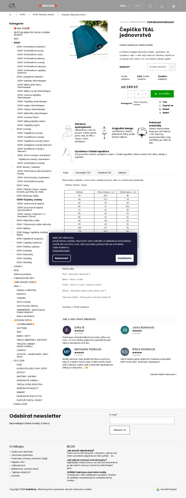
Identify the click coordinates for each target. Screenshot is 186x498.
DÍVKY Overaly (24, 129)
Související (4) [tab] (83, 172)
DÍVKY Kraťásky (24, 250)
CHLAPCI (18, 266)
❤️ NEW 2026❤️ (21, 28)
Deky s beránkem (26, 316)
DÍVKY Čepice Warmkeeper (31, 109)
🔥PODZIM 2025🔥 (23, 320)
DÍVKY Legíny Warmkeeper (31, 105)
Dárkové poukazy (22, 274)
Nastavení (61, 258)
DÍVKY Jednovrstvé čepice (30, 203)
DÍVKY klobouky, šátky (28, 195)
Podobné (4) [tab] (104, 172)
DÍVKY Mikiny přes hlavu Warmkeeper (29, 86)
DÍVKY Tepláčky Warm (28, 125)
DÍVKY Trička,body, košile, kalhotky (34, 224)
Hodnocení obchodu (22, 451)
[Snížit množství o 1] (131, 93)
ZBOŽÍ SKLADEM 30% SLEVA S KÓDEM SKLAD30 (32, 33)
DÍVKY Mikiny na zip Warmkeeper (34, 91)
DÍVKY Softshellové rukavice (31, 66)
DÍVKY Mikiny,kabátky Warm (31, 121)
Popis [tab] (65, 172)
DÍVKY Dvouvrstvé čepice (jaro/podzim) (30, 209)
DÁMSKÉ (21, 392)
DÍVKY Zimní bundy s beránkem (33, 177)
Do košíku (164, 93)
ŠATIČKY (21, 372)
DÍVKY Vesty (23, 185)
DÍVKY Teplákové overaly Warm (33, 141)
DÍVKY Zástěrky (24, 258)
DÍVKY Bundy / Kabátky (28, 167)
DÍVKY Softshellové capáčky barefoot (31, 71)
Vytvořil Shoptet (168, 489)
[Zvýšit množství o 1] (145, 93)
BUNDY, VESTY (24, 335)
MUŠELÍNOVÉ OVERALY (27, 380)
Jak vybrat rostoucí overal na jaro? (87, 460)
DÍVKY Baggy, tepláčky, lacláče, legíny (32, 233)
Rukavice (21, 293)
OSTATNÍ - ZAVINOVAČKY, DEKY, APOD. (33, 355)
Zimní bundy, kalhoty (27, 305)
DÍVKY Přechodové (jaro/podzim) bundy (34, 172)
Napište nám (18, 462)
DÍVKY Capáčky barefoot (29, 242)
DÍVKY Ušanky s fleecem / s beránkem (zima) (31, 215)
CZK (137, 5)
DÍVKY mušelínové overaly (30, 137)
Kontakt (16, 475)
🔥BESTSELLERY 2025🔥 (25, 282)
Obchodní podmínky (22, 455)
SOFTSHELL (22, 328)
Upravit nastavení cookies (78, 489)
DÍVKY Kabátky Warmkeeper (31, 80)
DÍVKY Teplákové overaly (30, 133)
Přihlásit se (120, 430)
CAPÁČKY (21, 350)
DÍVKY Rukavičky (25, 254)
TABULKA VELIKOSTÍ (21, 472)
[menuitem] (48, 6)
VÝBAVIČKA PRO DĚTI (24, 278)
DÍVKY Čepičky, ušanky (29, 199)
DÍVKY (17, 42)
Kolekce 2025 (20, 404)
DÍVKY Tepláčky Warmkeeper (32, 101)
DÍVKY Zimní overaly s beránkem (34, 155)
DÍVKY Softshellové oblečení (31, 46)
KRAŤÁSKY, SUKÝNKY (26, 376)
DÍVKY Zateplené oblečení (30, 76)
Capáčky (21, 297)
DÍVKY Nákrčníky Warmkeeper (32, 113)
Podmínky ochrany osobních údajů (29, 458)
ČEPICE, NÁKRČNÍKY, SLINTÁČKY (32, 339)
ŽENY (16, 38)
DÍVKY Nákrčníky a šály (28, 220)
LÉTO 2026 (19, 360)
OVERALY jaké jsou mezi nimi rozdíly (86, 472)
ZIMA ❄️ (18, 286)
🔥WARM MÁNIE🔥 (26, 324)
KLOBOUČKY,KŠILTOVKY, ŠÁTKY (32, 368)
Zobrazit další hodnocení (162, 374)
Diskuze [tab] (122, 172)
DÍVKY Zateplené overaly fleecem (34, 145)
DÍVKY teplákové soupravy (30, 238)
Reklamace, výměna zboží (25, 468)
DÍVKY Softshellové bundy (30, 50)
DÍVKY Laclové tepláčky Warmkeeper (29, 96)
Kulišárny (162, 79)
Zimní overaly (24, 301)
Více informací (61, 250)
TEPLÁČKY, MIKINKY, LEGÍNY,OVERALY (26, 345)
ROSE (19, 364)
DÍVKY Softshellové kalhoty (31, 58)
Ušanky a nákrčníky (26, 290)
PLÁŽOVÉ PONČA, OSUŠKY (29, 400)
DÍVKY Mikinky (23, 228)
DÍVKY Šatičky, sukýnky (28, 246)
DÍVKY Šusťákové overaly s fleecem (30, 150)
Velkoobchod (18, 465)
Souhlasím (124, 258)
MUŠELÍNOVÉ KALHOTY (28, 388)
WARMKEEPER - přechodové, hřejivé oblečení (31, 311)
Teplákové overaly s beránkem (34, 159)
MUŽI (16, 270)
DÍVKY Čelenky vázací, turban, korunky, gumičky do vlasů (32, 190)
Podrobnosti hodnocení (160, 22)
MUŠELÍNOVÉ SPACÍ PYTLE (29, 396)
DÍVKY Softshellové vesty (30, 54)
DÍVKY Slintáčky (24, 262)
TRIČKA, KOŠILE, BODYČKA (29, 384)
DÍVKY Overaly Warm (28, 117)
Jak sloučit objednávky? (80, 451)
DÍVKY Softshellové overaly (31, 62)
